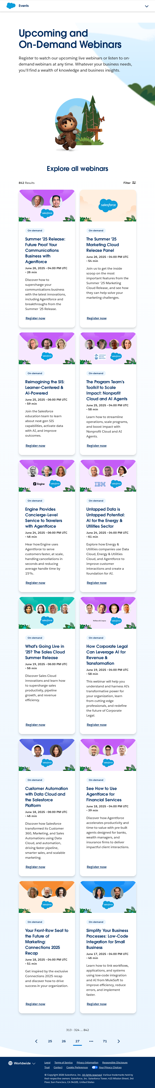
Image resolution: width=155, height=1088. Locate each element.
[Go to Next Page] (118, 1041)
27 (77, 1041)
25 (50, 1041)
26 (64, 1041)
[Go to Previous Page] (36, 1041)
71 (105, 1041)
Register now (35, 318)
